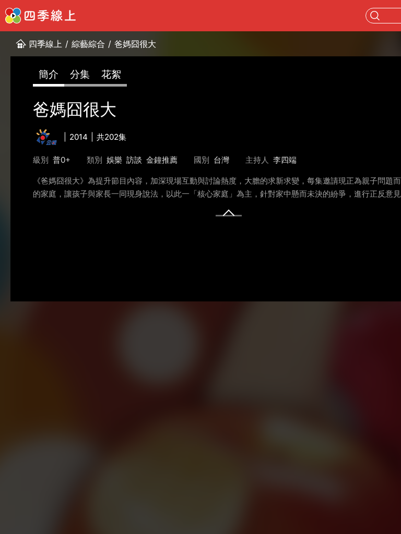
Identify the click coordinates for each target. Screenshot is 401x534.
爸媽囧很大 (135, 44)
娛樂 (114, 160)
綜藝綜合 (88, 44)
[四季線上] (40, 16)
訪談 (134, 160)
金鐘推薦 (162, 160)
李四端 (285, 160)
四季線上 (45, 44)
